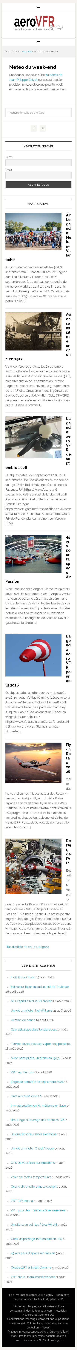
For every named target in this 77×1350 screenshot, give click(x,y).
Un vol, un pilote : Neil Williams (32, 1010)
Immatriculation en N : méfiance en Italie (38, 1105)
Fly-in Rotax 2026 (68, 758)
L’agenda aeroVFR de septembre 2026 (37, 1082)
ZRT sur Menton (22, 1072)
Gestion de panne (23, 1020)
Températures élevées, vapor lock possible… (41, 1044)
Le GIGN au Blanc (23, 977)
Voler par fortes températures (31, 1177)
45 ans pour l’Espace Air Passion (33, 1253)
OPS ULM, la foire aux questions (33, 1163)
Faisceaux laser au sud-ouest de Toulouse (40, 987)
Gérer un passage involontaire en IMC (36, 1239)
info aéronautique (53, 1306)
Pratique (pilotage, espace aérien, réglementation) (38, 1331)
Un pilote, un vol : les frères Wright (34, 1224)
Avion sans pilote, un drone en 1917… (35, 1058)
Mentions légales (53, 1340)
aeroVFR (38, 22)
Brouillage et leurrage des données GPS (38, 1120)
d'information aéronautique (29, 1294)
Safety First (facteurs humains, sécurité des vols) (38, 1335)
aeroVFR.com (54, 1294)
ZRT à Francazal (22, 1201)
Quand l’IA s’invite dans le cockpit (33, 1186)
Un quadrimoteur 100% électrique (33, 1134)
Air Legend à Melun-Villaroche (31, 1001)
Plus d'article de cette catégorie (27, 947)
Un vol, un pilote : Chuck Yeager (32, 1148)
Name (9, 157)
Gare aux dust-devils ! (26, 1096)
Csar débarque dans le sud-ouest (34, 1029)
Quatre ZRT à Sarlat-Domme (31, 1267)
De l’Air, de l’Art (68, 852)
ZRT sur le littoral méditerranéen (33, 1277)
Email (8, 169)
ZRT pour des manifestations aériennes (38, 1210)
